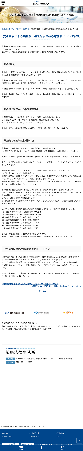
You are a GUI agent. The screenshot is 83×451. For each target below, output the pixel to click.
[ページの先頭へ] (79, 440)
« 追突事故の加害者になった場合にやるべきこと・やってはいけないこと (30, 284)
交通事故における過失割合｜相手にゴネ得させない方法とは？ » (56, 286)
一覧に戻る (41, 291)
